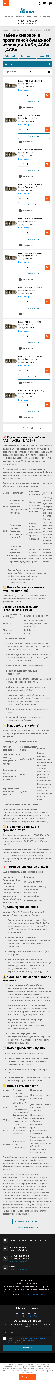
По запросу (23, 90)
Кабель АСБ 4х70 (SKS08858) (30, 322)
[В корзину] (47, 95)
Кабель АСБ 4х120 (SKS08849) (30, 81)
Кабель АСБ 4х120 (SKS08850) (30, 115)
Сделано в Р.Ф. (31, 84)
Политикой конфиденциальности (21, 1342)
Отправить (27, 1348)
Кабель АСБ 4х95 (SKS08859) (30, 356)
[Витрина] (49, 72)
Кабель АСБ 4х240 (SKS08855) (30, 219)
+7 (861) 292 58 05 (27, 23)
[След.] (36, 428)
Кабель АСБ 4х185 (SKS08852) (30, 184)
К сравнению (28, 107)
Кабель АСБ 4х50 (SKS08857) (30, 287)
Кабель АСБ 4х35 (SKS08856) (30, 253)
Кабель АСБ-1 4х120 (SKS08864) (31, 391)
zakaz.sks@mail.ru (18, 1269)
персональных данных (35, 1294)
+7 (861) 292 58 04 (27, 21)
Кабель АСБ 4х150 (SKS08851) (30, 150)
